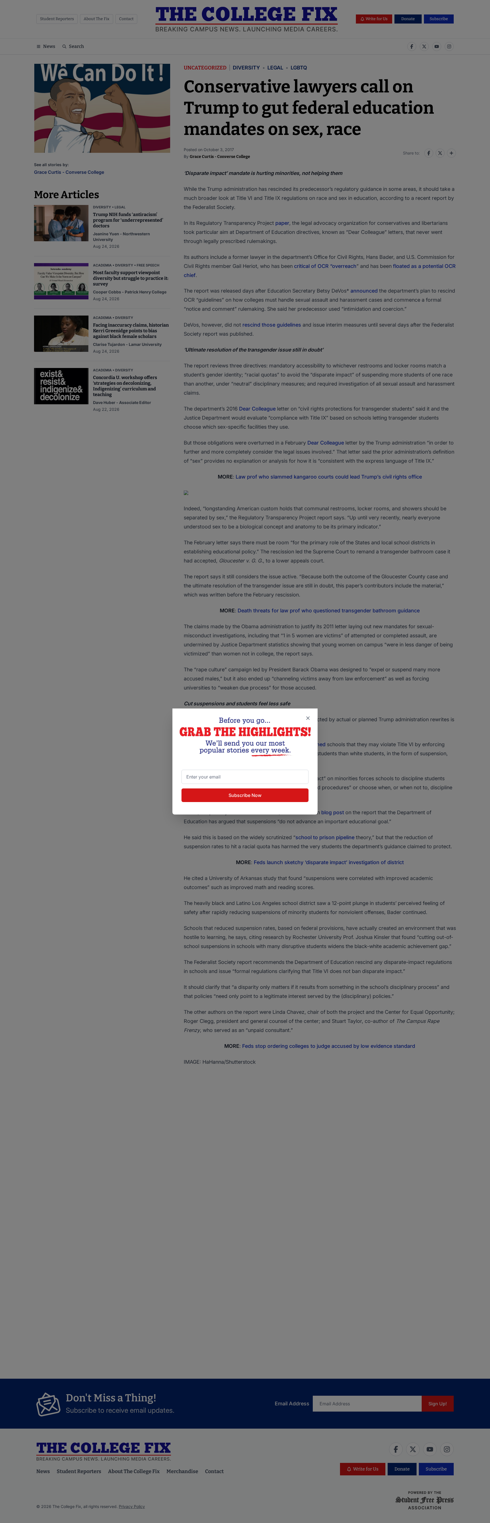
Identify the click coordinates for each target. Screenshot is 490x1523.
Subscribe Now (245, 795)
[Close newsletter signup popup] (308, 718)
